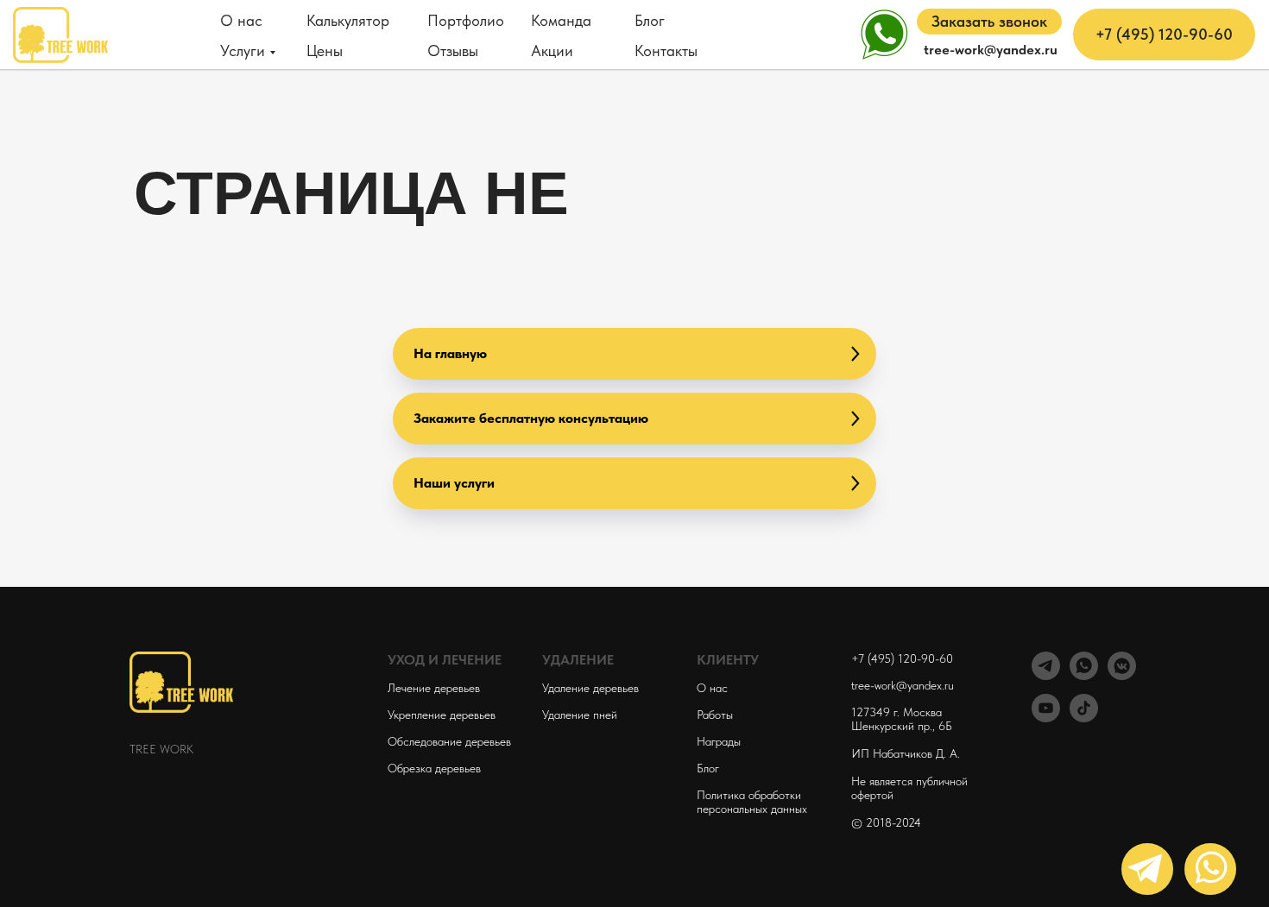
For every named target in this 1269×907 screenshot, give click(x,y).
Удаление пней (579, 714)
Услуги (242, 50)
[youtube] (1046, 717)
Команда (561, 20)
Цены (324, 50)
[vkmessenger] (1122, 675)
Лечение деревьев (434, 688)
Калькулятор (347, 20)
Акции (552, 50)
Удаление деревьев (590, 688)
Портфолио (465, 20)
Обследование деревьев (449, 741)
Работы (715, 714)
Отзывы (452, 50)
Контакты (666, 50)
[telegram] (1046, 675)
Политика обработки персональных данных (752, 802)
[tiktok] (1084, 717)
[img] (1210, 869)
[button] (989, 22)
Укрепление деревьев (442, 714)
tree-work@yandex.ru (902, 685)
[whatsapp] (1084, 675)
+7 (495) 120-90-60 (902, 658)
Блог (649, 20)
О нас (241, 20)
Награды (719, 741)
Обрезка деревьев (434, 768)
